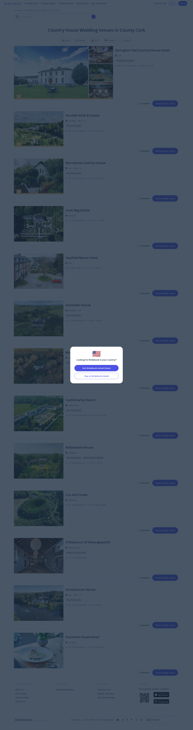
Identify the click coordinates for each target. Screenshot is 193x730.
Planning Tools (82, 3)
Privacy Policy (90, 720)
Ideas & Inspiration (99, 3)
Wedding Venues (32, 3)
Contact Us (20, 701)
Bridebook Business (65, 689)
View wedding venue (165, 103)
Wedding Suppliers (48, 3)
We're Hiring (20, 693)
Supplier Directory (106, 693)
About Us (19, 689)
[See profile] (63, 72)
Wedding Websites (66, 3)
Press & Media (21, 697)
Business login (160, 3)
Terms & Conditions (106, 720)
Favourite (145, 103)
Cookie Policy (76, 720)
